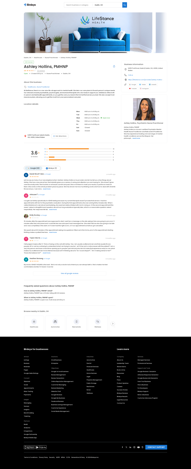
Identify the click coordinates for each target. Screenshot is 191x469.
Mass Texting (28, 391)
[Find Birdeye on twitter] (126, 447)
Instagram (145, 88)
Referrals (27, 367)
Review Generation (57, 378)
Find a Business (143, 385)
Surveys (26, 406)
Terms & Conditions (31, 457)
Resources (120, 373)
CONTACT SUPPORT (156, 447)
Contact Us (121, 403)
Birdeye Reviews (122, 393)
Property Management (94, 380)
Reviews (26, 363)
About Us (120, 360)
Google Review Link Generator (148, 378)
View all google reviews (69, 273)
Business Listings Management (62, 405)
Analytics (27, 428)
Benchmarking (29, 413)
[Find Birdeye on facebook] (122, 447)
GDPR (58, 457)
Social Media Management (60, 411)
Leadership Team (123, 363)
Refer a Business (143, 395)
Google (133, 84)
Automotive (91, 360)
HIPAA (63, 457)
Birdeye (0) (53, 168)
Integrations (28, 431)
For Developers (143, 388)
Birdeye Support (143, 391)
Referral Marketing (57, 388)
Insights (26, 409)
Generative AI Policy (78, 457)
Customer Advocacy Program (148, 398)
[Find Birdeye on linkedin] (130, 447)
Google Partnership (30, 434)
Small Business (56, 360)
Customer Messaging (58, 385)
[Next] (113, 324)
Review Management (58, 375)
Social (26, 385)
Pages (26, 370)
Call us (130, 75)
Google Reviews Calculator (147, 371)
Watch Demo (121, 367)
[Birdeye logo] (30, 5)
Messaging (27, 403)
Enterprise (54, 363)
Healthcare (38, 58)
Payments (27, 395)
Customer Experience (58, 408)
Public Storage (91, 383)
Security (52, 457)
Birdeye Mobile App (30, 438)
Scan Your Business (144, 381)
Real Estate (90, 386)
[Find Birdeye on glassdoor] (142, 447)
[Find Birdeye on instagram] (134, 447)
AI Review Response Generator (148, 375)
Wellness (90, 393)
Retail (89, 390)
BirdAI (26, 424)
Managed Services (144, 360)
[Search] (124, 5)
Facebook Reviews (57, 401)
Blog (118, 377)
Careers (119, 386)
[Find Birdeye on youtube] (138, 447)
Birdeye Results (122, 396)
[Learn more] (144, 109)
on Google (47, 174)
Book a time (121, 370)
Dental (89, 363)
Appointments (29, 388)
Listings (26, 360)
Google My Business (58, 398)
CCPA (68, 457)
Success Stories (122, 390)
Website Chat (56, 391)
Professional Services (145, 363)
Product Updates (122, 383)
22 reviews (41, 70)
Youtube (134, 88)
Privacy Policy (43, 457)
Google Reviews (56, 395)
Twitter (144, 84)
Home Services (92, 373)
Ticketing (27, 416)
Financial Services (93, 367)
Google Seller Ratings (31, 373)
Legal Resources (122, 400)
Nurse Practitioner (51, 58)
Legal (88, 377)
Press (119, 380)
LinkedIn (153, 84)
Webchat (27, 381)
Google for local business (60, 371)
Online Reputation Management (62, 381)
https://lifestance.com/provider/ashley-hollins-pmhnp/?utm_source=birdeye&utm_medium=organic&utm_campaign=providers (146, 80)
